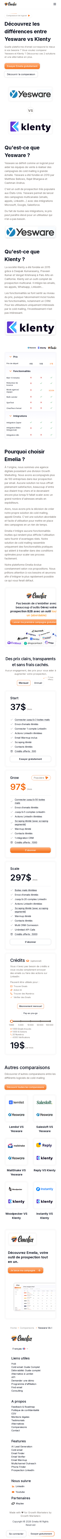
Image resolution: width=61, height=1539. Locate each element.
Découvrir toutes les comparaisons (25, 1087)
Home (13, 1327)
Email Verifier (18, 1456)
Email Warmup (19, 1460)
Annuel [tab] (39, 682)
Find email (16, 1387)
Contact (15, 1430)
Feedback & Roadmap (23, 1406)
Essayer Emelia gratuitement (22, 66)
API (13, 1377)
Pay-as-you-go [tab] (31, 1013)
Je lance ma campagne (22, 1270)
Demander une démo (22, 1380)
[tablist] (30, 683)
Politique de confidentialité (25, 1410)
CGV (13, 1413)
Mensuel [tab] (23, 682)
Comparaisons (19, 1427)
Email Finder (18, 1453)
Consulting (17, 1390)
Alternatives (17, 1423)
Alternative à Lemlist (22, 1373)
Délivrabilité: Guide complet (25, 1370)
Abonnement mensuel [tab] (30, 1006)
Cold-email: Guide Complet (25, 1367)
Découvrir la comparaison (21, 74)
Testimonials (18, 1420)
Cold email (16, 1450)
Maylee (20, 1503)
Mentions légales (20, 1417)
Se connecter (16, 1533)
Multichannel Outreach (23, 1463)
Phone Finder (18, 1466)
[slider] (11, 1021)
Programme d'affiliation (23, 1384)
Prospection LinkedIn (22, 1470)
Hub (13, 1363)
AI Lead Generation (21, 1446)
